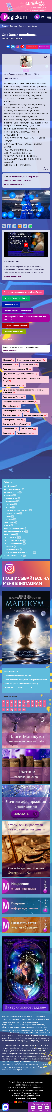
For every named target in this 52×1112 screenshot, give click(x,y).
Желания (8, 360)
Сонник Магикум (12, 537)
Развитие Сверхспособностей (16, 298)
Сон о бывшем (29, 429)
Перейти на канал (12, 277)
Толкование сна (27, 433)
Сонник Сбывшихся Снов (14, 331)
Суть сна (8, 433)
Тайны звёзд (9, 546)
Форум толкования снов (14, 555)
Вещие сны (9, 495)
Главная (5, 26)
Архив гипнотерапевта (14, 489)
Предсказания (11, 534)
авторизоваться (10, 350)
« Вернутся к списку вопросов (12, 38)
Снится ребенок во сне (14, 420)
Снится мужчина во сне (35, 415)
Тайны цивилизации (12, 549)
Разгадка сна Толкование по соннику (21, 402)
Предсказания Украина (14, 397)
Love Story (11, 504)
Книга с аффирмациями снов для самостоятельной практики (25, 318)
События (11, 519)
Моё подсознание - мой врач (18, 510)
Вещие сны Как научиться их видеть (18, 687)
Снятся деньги (10, 429)
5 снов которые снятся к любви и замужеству (21, 683)
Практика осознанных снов (15, 531)
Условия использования (26, 1098)
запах (27, 181)
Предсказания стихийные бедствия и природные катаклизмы (23, 391)
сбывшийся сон (18, 177)
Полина (12, 74)
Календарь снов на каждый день (17, 310)
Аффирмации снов (12, 492)
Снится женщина (12, 415)
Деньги (10, 507)
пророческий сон (13, 181)
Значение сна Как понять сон (31, 360)
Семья (9, 516)
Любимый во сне (29, 365)
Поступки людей (13, 513)
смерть (33, 177)
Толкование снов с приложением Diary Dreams (23, 292)
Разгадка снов (12, 501)
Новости (8, 525)
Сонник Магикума (11, 304)
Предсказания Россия (13, 385)
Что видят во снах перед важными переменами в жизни (26, 680)
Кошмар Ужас (10, 365)
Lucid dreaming (10, 486)
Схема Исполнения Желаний (15, 325)
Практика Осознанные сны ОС (17, 369)
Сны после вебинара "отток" (16, 424)
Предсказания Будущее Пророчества (20, 374)
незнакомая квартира (14, 184)
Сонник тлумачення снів (14, 543)
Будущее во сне (12, 498)
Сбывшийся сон (11, 406)
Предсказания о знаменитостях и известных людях (21, 379)
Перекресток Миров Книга (15, 528)
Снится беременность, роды (16, 411)
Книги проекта (10, 522)
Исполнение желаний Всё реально (18, 676)
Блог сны (13, 26)
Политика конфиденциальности (26, 1096)
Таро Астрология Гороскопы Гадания (20, 552)
